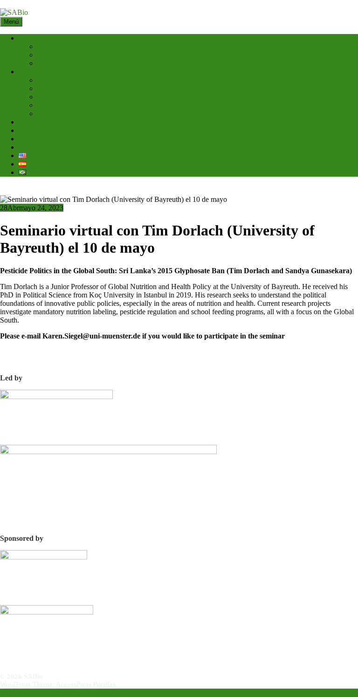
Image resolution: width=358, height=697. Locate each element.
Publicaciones (39, 122)
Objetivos (51, 46)
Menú (11, 21)
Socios (47, 97)
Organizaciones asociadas (75, 63)
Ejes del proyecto (62, 55)
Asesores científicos (66, 105)
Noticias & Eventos (47, 130)
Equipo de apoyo (62, 88)
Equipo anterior (60, 113)
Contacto (32, 147)
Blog (26, 139)
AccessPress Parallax (86, 684)
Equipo (29, 72)
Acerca (29, 38)
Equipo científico (62, 80)
